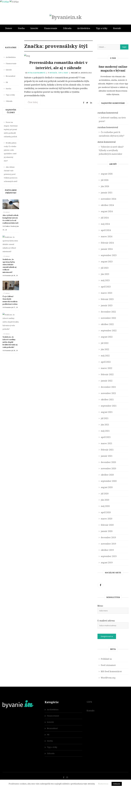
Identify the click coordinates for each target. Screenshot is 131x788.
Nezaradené (10, 76)
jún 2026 (105, 186)
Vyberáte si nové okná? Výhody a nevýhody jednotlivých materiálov (111, 150)
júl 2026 (104, 180)
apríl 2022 (106, 361)
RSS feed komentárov (111, 671)
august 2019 (107, 562)
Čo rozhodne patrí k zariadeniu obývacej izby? (111, 134)
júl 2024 (104, 217)
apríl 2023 (106, 286)
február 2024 (107, 242)
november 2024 (108, 198)
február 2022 (107, 374)
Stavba (21, 28)
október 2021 (107, 399)
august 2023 (107, 261)
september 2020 (109, 481)
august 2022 (107, 336)
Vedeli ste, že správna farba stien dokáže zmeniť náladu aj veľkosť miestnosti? (9, 265)
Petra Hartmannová (36, 73)
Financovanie (50, 28)
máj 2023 (105, 280)
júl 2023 (104, 267)
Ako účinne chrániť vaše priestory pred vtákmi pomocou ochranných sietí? (11, 174)
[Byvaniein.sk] (65, 17)
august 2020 (107, 487)
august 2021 (107, 412)
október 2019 (107, 550)
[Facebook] (100, 585)
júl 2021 (104, 418)
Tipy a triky (101, 28)
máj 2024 (105, 224)
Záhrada (67, 28)
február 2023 (107, 299)
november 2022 (108, 318)
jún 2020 (105, 499)
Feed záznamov (108, 665)
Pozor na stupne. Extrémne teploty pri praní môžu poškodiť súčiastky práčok (11, 129)
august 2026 (107, 173)
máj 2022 (105, 355)
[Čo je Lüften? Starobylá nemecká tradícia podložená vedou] (11, 286)
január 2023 (106, 305)
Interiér (34, 28)
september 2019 (109, 556)
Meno (100, 605)
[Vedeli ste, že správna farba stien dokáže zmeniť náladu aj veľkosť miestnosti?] (11, 245)
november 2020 (108, 468)
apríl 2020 (106, 512)
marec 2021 (106, 443)
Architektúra (83, 28)
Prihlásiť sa (106, 658)
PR (7, 82)
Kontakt (117, 28)
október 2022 (107, 324)
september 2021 (109, 405)
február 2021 (107, 449)
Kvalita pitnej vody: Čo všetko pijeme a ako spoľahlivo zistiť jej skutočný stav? (10, 152)
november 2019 (108, 543)
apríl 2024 (106, 230)
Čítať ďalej (33, 102)
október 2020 (107, 474)
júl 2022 (104, 343)
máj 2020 (105, 506)
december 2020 (108, 462)
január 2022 (106, 380)
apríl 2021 (106, 437)
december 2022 (108, 311)
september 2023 (109, 255)
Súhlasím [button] (116, 784)
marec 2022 (106, 368)
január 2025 (106, 192)
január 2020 (106, 531)
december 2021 (108, 387)
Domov (8, 28)
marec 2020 (106, 518)
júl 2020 (104, 493)
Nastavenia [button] (103, 783)
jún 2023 (105, 274)
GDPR (89, 701)
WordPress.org (108, 677)
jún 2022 (105, 349)
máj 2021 (105, 430)
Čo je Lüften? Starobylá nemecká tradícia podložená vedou (10, 300)
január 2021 (106, 456)
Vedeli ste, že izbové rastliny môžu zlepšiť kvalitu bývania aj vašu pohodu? (10, 342)
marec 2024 (106, 236)
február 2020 (107, 524)
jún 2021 (105, 424)
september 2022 (109, 330)
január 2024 (106, 249)
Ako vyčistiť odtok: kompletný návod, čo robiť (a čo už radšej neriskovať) (11, 219)
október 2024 (107, 205)
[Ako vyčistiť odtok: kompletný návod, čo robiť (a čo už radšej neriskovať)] (11, 204)
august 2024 (107, 211)
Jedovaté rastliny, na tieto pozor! (112, 119)
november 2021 (108, 393)
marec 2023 (106, 293)
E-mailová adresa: (106, 620)
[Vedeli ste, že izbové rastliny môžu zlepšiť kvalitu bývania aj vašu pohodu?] (11, 322)
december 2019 (108, 537)
